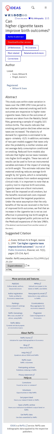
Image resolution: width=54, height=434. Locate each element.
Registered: (12, 85)
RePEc (23, 426)
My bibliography (37, 18)
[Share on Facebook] (15, 15)
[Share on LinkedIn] (20, 15)
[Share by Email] (23, 15)
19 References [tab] (14, 48)
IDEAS (13, 426)
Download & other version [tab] (19, 42)
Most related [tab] (13, 53)
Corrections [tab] (13, 59)
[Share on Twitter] (12, 15)
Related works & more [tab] (34, 53)
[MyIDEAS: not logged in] (47, 18)
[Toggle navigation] (33, 8)
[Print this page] (26, 15)
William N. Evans (19, 88)
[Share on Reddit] (17, 15)
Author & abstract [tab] (16, 37)
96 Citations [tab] (30, 48)
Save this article (22, 18)
